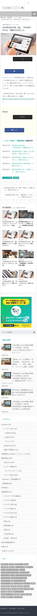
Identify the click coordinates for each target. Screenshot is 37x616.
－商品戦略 (7, 525)
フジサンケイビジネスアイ (23, 575)
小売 (21, 589)
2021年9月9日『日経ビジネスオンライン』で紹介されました (23, 159)
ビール (12, 575)
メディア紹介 (18, 583)
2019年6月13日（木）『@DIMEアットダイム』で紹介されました (19, 196)
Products (6, 424)
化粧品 (33, 583)
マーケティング (5, 578)
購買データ (10, 597)
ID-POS (11, 564)
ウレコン (29, 567)
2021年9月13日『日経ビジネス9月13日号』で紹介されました (23, 152)
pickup (26, 564)
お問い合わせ (28, 2)
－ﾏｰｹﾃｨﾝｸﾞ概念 (9, 509)
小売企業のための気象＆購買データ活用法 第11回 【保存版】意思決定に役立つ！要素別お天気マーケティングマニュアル (18, 379)
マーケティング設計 (19, 580)
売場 (9, 589)
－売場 (6, 530)
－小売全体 (7, 534)
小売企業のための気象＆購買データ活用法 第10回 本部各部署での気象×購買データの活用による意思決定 (19, 406)
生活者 (22, 594)
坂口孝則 (3, 589)
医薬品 (3, 586)
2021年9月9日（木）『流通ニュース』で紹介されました (23, 171)
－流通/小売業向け (10, 450)
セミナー (22, 569)
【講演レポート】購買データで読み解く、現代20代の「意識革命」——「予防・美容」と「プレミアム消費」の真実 (18, 364)
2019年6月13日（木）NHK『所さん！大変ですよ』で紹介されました (19, 189)
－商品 (6, 521)
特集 (4, 546)
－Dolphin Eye (9, 433)
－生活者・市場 (9, 538)
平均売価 (3, 591)
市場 (32, 589)
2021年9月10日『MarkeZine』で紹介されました (22, 165)
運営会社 (5, 608)
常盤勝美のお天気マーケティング (15, 454)
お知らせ (11, 567)
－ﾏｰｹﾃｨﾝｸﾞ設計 (9, 513)
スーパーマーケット (12, 569)
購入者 (3, 597)
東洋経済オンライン (6, 594)
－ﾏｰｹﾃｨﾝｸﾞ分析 (9, 504)
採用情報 (7, 483)
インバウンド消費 (21, 567)
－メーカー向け (9, 429)
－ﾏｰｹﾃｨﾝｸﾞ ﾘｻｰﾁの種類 (11, 496)
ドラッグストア (24, 572)
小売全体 (26, 589)
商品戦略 (19, 586)
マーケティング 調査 (7, 583)
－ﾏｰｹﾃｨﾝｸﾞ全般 (9, 500)
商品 (8, 586)
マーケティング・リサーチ (19, 578)
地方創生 (26, 586)
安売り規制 (15, 589)
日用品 (10, 591)
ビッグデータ (5, 575)
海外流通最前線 (8, 542)
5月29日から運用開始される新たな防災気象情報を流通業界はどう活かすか (17, 393)
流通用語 (6, 492)
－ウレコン (8, 441)
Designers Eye (9, 445)
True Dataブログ (14, 612)
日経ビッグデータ (18, 591)
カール (3, 569)
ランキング (26, 583)
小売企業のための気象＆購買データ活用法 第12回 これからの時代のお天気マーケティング (19, 350)
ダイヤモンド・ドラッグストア (10, 572)
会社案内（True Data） (17, 608)
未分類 (4, 488)
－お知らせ (8, 462)
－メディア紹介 (9, 141)
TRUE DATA (4, 567)
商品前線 (13, 586)
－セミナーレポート (12, 471)
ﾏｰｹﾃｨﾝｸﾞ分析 (18, 597)
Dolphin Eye (4, 564)
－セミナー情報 (9, 466)
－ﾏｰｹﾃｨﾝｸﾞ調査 (9, 517)
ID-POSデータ (19, 564)
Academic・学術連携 (11, 479)
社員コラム (7, 551)
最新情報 (20, 141)
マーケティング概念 (6, 580)
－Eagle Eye (8, 437)
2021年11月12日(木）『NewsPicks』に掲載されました (23, 147)
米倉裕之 (28, 594)
